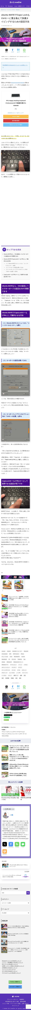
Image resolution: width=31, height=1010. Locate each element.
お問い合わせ (25, 1003)
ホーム (2, 6)
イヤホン (26, 664)
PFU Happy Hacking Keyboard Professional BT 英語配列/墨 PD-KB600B (16, 103)
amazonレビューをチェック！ (16, 112)
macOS (23, 656)
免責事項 (21, 999)
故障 (21, 675)
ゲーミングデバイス (6, 670)
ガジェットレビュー (6, 667)
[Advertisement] (15, 195)
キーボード (14, 667)
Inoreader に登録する (15, 986)
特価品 (12, 678)
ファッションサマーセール (9, 969)
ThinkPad (20, 659)
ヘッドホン (4, 675)
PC (9, 659)
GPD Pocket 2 (16, 653)
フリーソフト (25, 672)
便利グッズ (16, 675)
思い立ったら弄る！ (16, 2)
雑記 (20, 678)
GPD (10, 653)
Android (8, 651)
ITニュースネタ (5, 656)
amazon (3, 651)
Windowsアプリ (5, 664)
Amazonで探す (16, 116)
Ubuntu (3, 662)
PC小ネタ (14, 659)
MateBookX (4, 659)
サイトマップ (15, 1005)
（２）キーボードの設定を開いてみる (14, 267)
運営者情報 (23, 1001)
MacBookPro (17, 656)
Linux (11, 656)
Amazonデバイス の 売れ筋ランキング (11, 960)
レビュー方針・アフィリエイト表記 (11, 1003)
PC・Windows (9, 6)
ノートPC (18, 672)
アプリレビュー (13, 664)
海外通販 (7, 678)
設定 (16, 678)
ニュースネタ (12, 672)
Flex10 (4, 731)
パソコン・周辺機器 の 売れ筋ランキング (12, 962)
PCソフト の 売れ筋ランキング (10, 964)
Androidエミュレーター (17, 651)
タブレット (24, 670)
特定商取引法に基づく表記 (12, 1001)
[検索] (28, 892)
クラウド (20, 667)
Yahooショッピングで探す (16, 124)
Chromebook (4, 653)
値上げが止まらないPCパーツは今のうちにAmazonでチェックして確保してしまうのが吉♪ (15, 10)
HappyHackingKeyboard (17, 82)
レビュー (10, 675)
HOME (16, 996)
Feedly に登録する (15, 981)
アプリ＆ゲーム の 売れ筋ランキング (11, 973)
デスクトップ (4, 672)
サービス (13, 670)
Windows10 (9, 662)
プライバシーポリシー (12, 999)
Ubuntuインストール (14, 733)
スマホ (18, 670)
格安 (3, 678)
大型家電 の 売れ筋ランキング (9, 967)
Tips (24, 659)
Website (5, 854)
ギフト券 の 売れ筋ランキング (9, 971)
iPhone (22, 653)
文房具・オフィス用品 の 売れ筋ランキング (13, 966)
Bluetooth (26, 651)
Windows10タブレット (18, 662)
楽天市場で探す (16, 120)
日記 (25, 675)
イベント (20, 664)
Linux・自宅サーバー (19, 6)
